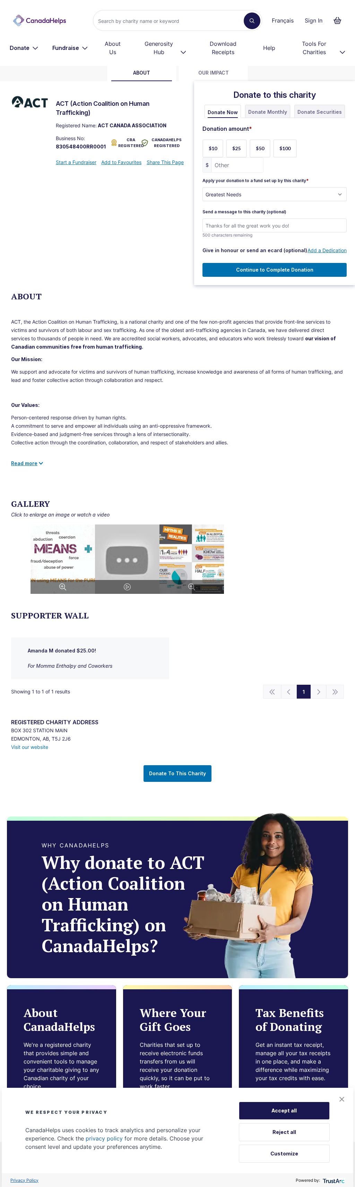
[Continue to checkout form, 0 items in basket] (339, 20)
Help (269, 47)
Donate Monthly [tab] (267, 112)
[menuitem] (24, 47)
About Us (113, 47)
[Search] (252, 20)
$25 (236, 148)
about (141, 73)
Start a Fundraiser (76, 162)
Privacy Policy (24, 1180)
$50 (260, 148)
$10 (213, 148)
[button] (342, 1099)
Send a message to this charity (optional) (244, 212)
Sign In (313, 20)
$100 (285, 148)
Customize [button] (284, 1153)
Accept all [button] (284, 1110)
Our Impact (213, 73)
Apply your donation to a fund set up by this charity (255, 180)
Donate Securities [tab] (319, 112)
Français (283, 20)
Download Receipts (223, 47)
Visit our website (29, 747)
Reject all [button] (284, 1132)
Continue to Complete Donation (274, 270)
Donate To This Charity (177, 773)
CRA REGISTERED (128, 142)
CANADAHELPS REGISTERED (166, 142)
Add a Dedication (327, 250)
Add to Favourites (121, 162)
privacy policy (104, 1138)
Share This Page (165, 162)
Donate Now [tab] (223, 112)
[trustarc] (333, 1180)
